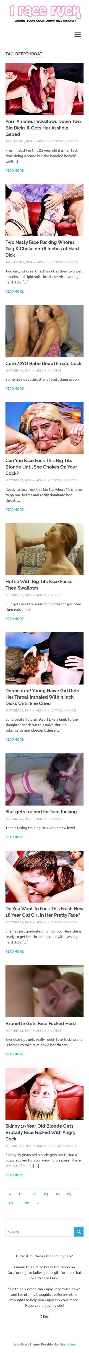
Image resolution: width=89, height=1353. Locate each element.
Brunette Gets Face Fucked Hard (40, 1023)
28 (27, 1203)
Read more (14, 170)
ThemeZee (67, 1344)
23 (46, 1194)
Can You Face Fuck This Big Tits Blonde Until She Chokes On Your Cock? (41, 467)
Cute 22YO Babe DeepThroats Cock (43, 363)
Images (72, 141)
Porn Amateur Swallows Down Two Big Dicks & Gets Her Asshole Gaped (43, 128)
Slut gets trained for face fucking (41, 811)
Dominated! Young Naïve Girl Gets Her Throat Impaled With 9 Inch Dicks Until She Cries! (42, 697)
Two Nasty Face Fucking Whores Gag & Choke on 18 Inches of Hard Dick (42, 249)
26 (11, 1203)
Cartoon (58, 141)
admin (42, 141)
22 (34, 1194)
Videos (56, 370)
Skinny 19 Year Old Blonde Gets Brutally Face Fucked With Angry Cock (40, 1132)
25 (69, 1194)
